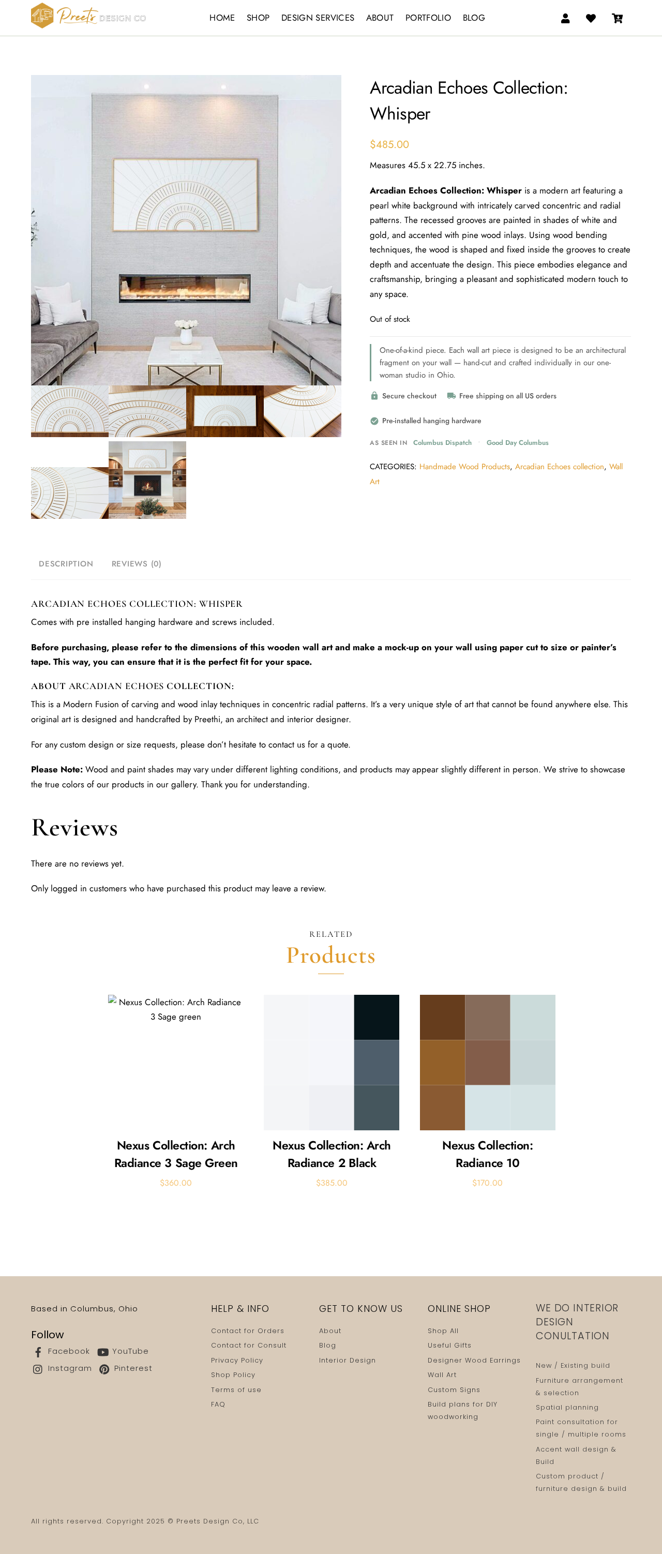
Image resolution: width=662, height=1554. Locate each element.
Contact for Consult (249, 1345)
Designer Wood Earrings (474, 1360)
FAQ (218, 1404)
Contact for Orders (247, 1330)
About (330, 1330)
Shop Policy (233, 1374)
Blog (327, 1345)
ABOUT (380, 17)
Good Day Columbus (518, 442)
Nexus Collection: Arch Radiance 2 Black (332, 1154)
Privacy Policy (237, 1360)
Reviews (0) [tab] (137, 564)
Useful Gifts (450, 1345)
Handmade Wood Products (464, 466)
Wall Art (442, 1374)
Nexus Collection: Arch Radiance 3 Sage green (176, 1154)
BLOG (474, 17)
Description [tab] (66, 564)
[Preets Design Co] (88, 13)
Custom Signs (454, 1389)
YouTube (129, 1351)
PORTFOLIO (428, 17)
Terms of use (236, 1389)
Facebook (68, 1351)
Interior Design (347, 1360)
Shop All (443, 1330)
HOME (222, 17)
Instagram (69, 1368)
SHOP (258, 17)
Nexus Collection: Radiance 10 (487, 1154)
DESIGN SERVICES (317, 17)
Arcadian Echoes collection (559, 466)
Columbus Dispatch (442, 442)
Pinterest (132, 1368)
